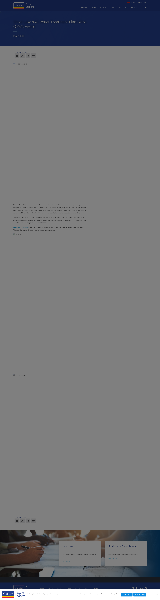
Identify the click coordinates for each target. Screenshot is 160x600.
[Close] (157, 594)
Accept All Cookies (139, 594)
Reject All (127, 594)
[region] (80, 594)
